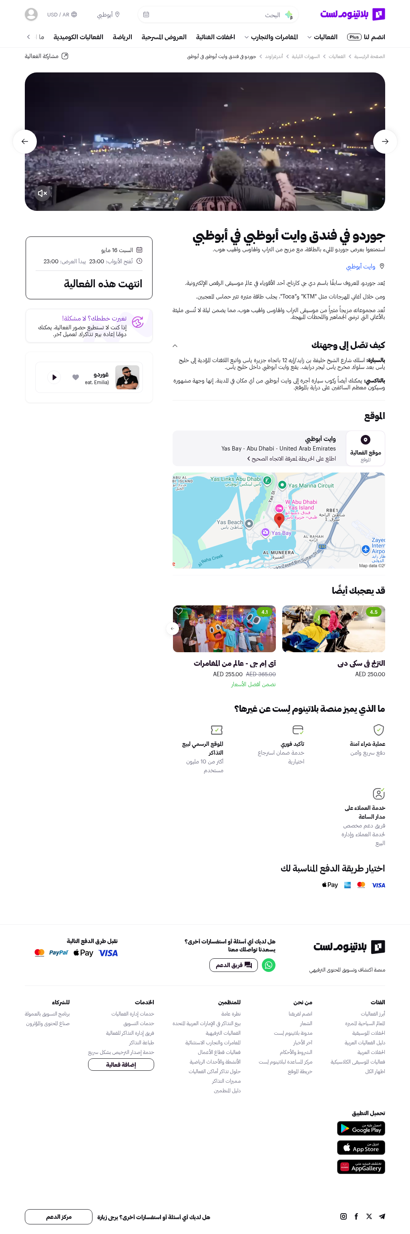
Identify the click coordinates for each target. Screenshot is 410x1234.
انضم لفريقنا (300, 1013)
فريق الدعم (229, 965)
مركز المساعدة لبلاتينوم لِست (285, 1061)
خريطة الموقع (300, 1071)
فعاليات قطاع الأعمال (219, 1052)
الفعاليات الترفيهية (223, 1033)
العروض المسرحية (164, 36)
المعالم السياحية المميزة (365, 1023)
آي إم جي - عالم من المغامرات (235, 663)
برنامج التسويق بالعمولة (47, 1013)
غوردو (101, 374)
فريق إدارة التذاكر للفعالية (130, 1033)
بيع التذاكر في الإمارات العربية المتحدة (207, 1023)
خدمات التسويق (138, 1023)
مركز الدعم (59, 1216)
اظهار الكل (375, 1071)
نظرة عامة (231, 1013)
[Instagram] (343, 1217)
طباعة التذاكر (141, 1042)
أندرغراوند (274, 56)
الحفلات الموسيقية (368, 1033)
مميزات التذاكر (226, 1081)
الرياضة (122, 36)
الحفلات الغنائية (215, 36)
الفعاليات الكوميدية (78, 36)
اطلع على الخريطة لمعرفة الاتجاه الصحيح (294, 458)
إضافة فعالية (121, 1064)
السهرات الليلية (306, 56)
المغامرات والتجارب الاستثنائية (213, 1042)
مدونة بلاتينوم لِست (293, 1033)
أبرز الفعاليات (373, 1013)
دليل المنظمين (227, 1090)
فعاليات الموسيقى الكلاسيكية (358, 1061)
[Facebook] (356, 1217)
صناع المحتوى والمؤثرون (48, 1023)
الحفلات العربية (371, 1052)
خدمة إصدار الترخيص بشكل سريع (121, 1052)
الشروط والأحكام (296, 1052)
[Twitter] (369, 1217)
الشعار (306, 1023)
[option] (205, 141)
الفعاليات (326, 36)
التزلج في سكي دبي (361, 663)
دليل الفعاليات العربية (365, 1042)
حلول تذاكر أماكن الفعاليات (215, 1071)
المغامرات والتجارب (274, 36)
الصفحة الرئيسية (369, 56)
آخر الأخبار (302, 1042)
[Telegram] (382, 1217)
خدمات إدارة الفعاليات (132, 1013)
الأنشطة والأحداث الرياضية (215, 1061)
